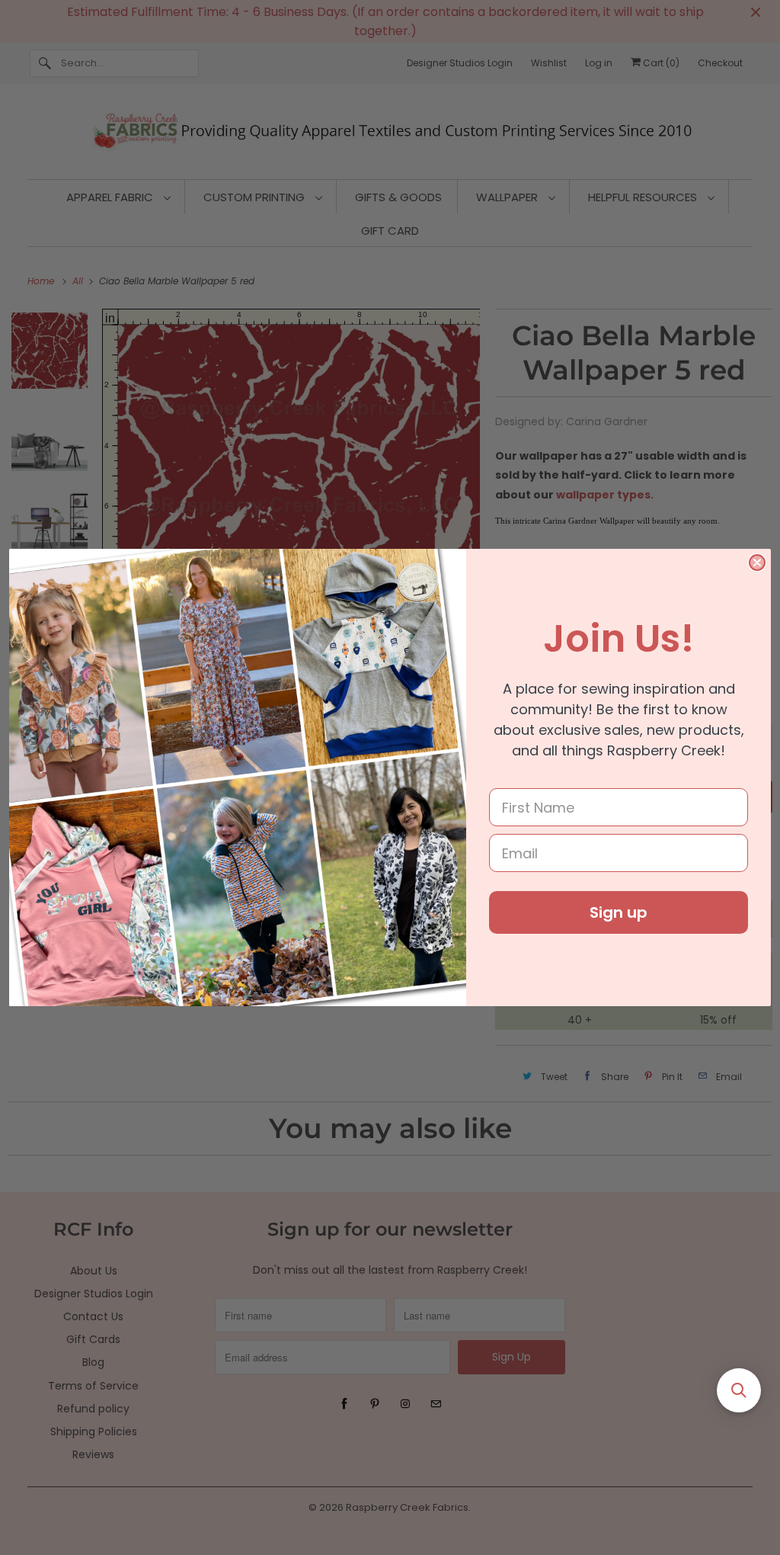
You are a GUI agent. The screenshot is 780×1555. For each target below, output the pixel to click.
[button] (739, 1390)
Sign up (618, 912)
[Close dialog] (757, 562)
